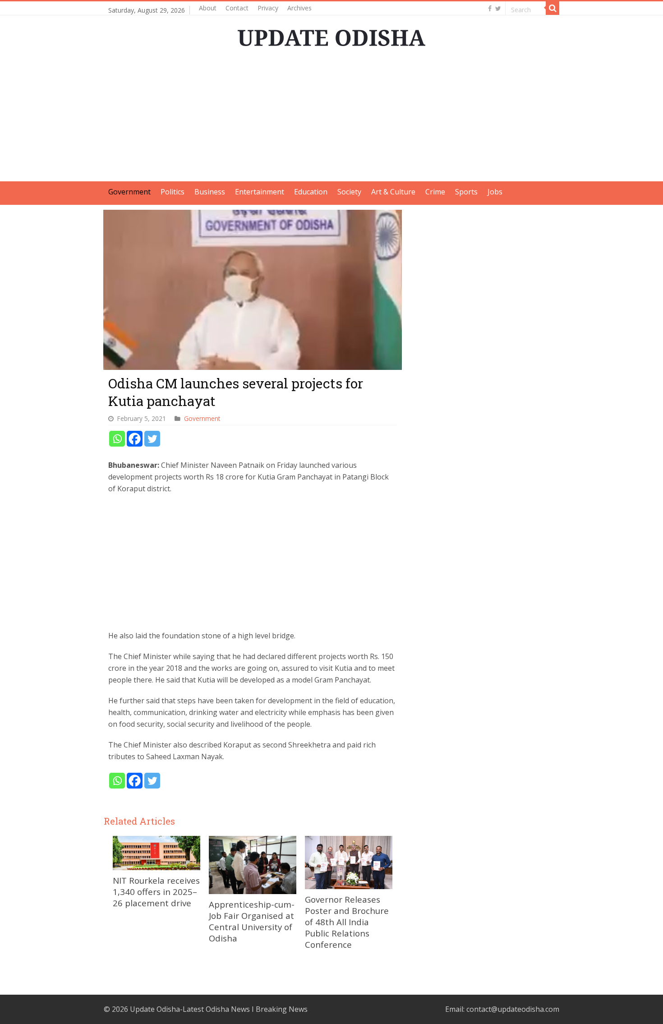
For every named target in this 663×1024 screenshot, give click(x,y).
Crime (435, 192)
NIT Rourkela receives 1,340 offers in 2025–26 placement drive (156, 892)
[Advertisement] (331, 118)
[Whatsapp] (117, 439)
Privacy (268, 8)
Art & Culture (393, 192)
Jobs (495, 192)
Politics (172, 192)
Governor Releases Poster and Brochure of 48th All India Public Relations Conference (347, 922)
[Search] (552, 8)
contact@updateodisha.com (512, 1009)
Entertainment (259, 192)
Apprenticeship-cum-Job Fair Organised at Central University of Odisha (252, 921)
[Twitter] (498, 8)
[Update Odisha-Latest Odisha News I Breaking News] (331, 35)
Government (129, 192)
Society (349, 192)
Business (209, 192)
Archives (299, 8)
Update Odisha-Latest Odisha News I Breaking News (219, 1009)
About (207, 8)
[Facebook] (490, 8)
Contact (237, 8)
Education (310, 192)
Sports (466, 192)
